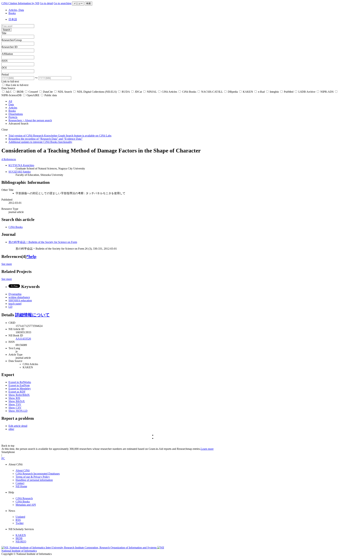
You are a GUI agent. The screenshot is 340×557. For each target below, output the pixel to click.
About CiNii (23, 470)
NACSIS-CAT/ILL (211, 91)
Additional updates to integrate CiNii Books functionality (40, 141)
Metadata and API (26, 504)
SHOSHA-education (20, 300)
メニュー (78, 3)
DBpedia (233, 91)
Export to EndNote (19, 385)
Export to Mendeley (19, 388)
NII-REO (21, 541)
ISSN (4, 60)
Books (12, 13)
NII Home (21, 486)
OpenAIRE (33, 95)
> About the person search (37, 120)
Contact (20, 483)
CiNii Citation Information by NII (20, 3)
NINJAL (151, 91)
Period (5, 74)
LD (10, 306)
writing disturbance (19, 297)
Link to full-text (10, 81)
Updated (20, 516)
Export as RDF (17, 391)
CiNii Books (189, 91)
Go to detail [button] (46, 3)
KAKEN (248, 91)
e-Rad (261, 91)
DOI (4, 67)
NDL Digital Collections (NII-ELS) (96, 91)
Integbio (274, 91)
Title (3, 33)
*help (31, 256)
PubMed (288, 91)
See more (6, 263)
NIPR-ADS (327, 91)
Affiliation (7, 53)
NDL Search (65, 91)
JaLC (8, 91)
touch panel (14, 303)
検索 (88, 3)
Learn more (207, 448)
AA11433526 (23, 338)
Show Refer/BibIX (19, 394)
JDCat (138, 91)
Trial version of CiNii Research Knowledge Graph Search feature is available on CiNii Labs (59, 135)
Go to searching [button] (62, 3)
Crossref (33, 91)
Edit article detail (17, 425)
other (11, 429)
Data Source (8, 88)
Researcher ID (9, 46)
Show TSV (14, 404)
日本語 (12, 19)
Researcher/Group (11, 40)
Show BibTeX (16, 401)
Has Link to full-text (16, 84)
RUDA (126, 91)
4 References (8, 159)
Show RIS (14, 398)
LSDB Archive (307, 91)
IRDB (20, 91)
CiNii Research (24, 498)
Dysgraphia (14, 294)
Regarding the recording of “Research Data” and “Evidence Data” (45, 138)
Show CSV (14, 407)
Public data (50, 95)
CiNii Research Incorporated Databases (38, 473)
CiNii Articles (169, 91)
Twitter (20, 523)
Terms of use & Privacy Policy (33, 476)
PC (3, 458)
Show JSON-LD (17, 410)
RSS (18, 519)
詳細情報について (32, 315)
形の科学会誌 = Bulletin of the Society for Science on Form (42, 242)
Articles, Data (16, 9)
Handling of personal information (34, 479)
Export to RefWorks (19, 382)
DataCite (47, 91)
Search (6, 29)
